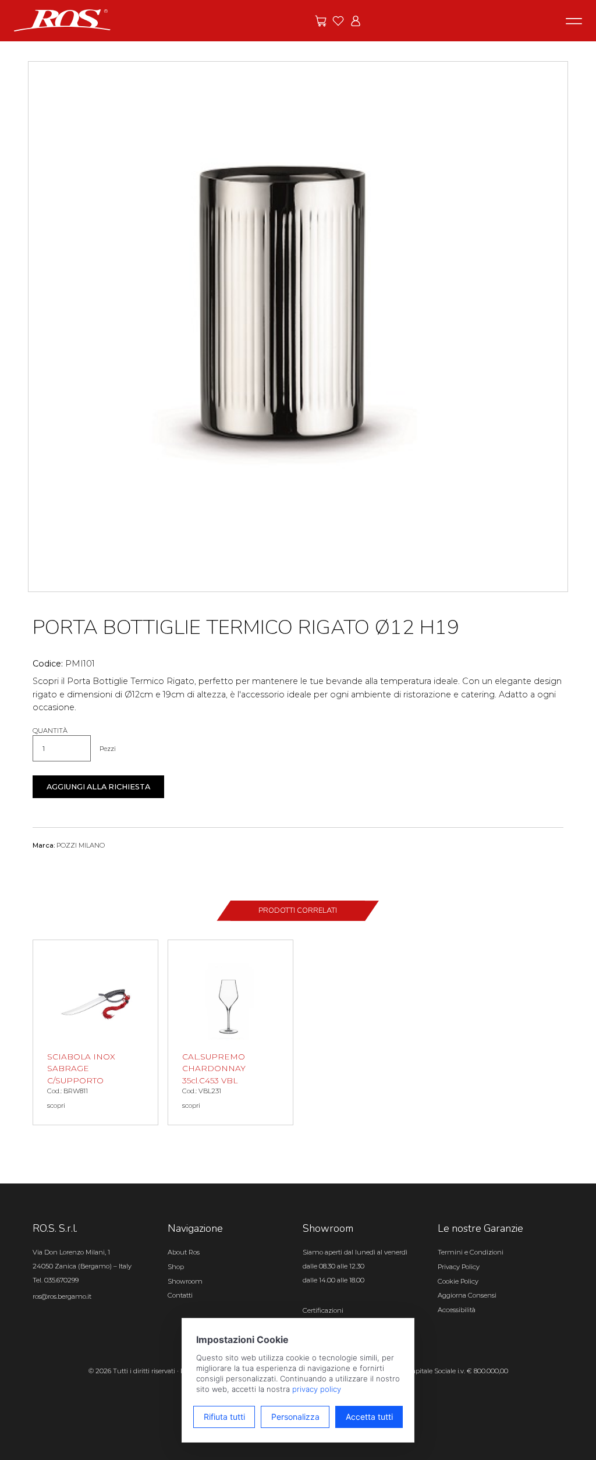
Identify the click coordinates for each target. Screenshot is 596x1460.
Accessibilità (457, 1310)
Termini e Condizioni (470, 1252)
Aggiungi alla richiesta (98, 786)
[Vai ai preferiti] (338, 21)
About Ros (184, 1252)
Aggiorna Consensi (467, 1295)
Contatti (180, 1295)
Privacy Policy (459, 1267)
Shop (176, 1267)
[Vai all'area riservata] (355, 21)
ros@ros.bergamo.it (62, 1296)
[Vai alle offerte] (321, 21)
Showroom (185, 1281)
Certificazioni (323, 1310)
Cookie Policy (458, 1281)
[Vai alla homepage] (62, 20)
